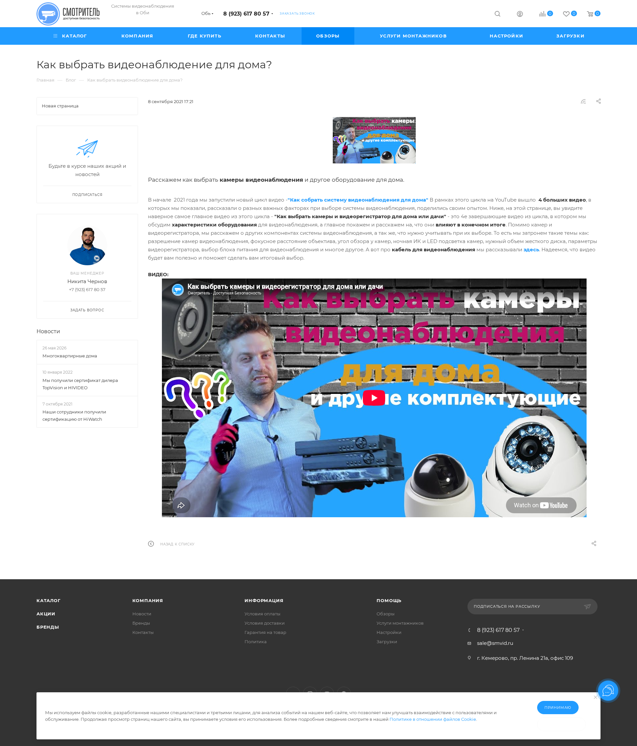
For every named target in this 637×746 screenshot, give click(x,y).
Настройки (389, 632)
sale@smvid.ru (495, 643)
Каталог (48, 600)
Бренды (47, 627)
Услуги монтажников (400, 623)
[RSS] (583, 101)
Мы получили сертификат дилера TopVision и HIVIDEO (80, 384)
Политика (256, 641)
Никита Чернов (87, 281)
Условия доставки (265, 623)
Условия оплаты (262, 613)
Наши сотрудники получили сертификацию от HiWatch (74, 415)
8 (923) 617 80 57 (246, 14)
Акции (45, 613)
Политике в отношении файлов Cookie (432, 719)
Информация (264, 600)
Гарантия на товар (265, 632)
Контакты (143, 632)
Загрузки (387, 641)
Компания (147, 600)
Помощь (389, 600)
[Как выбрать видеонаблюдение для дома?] (374, 140)
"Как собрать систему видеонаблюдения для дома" (358, 200)
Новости (48, 331)
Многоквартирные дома (69, 355)
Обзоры (385, 613)
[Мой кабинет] (520, 15)
